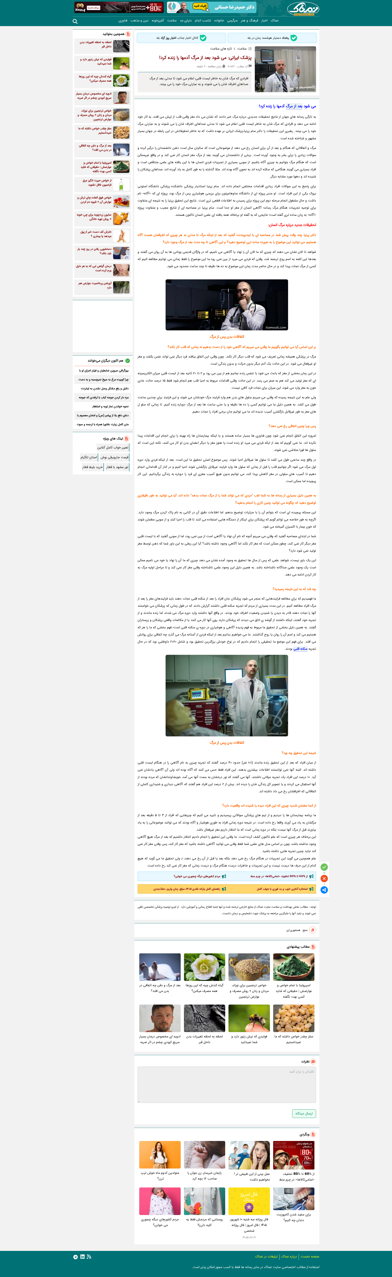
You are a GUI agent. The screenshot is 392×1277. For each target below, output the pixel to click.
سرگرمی (232, 20)
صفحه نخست (310, 1256)
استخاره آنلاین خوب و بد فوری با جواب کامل (282, 889)
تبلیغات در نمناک (266, 1256)
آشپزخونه (158, 20)
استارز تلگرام (89, 457)
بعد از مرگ (294, 106)
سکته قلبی (300, 648)
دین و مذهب (139, 20)
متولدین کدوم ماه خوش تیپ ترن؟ (160, 1175)
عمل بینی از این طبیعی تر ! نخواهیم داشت (252, 1176)
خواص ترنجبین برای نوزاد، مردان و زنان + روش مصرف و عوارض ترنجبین (249, 991)
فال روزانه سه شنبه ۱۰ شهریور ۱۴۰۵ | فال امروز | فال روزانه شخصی (249, 1225)
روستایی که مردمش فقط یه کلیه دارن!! (204, 1222)
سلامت (172, 20)
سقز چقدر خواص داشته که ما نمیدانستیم (293, 1039)
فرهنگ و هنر (249, 20)
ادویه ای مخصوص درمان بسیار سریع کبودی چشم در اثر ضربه (159, 1039)
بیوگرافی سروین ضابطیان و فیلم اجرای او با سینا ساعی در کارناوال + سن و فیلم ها (104, 370)
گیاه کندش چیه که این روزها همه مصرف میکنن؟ (204, 988)
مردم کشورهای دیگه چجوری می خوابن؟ (196, 876)
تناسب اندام (203, 20)
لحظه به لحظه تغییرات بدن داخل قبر (204, 1039)
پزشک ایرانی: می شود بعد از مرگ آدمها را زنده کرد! (205, 57)
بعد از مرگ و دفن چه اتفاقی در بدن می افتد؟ (159, 988)
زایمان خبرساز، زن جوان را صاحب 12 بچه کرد (204, 1175)
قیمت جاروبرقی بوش (114, 457)
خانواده (219, 20)
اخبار (264, 20)
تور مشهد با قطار (117, 467)
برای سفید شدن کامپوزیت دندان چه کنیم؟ (293, 1217)
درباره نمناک (289, 1256)
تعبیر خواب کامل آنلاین (112, 447)
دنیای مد (186, 20)
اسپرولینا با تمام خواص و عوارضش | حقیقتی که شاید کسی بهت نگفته (294, 991)
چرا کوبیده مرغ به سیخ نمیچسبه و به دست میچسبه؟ (104, 379)
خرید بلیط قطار (92, 467)
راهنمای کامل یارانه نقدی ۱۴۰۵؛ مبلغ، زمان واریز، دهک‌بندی (187, 889)
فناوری (123, 20)
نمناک (274, 20)
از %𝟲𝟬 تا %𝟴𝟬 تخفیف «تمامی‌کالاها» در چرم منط (279, 876)
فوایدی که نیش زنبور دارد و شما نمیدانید (249, 1039)
